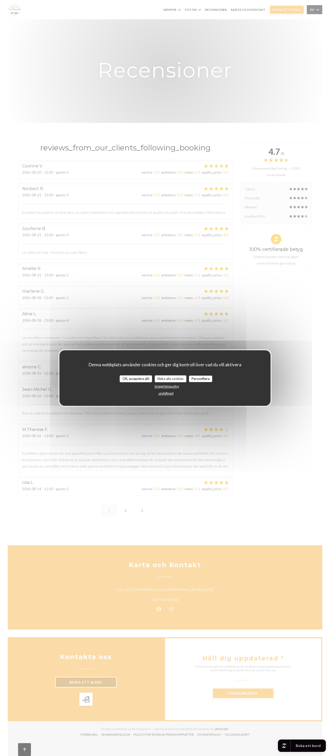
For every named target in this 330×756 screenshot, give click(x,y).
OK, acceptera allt (135, 379)
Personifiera (201, 379)
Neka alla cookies (171, 379)
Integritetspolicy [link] (166, 386)
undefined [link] (166, 393)
